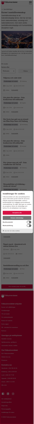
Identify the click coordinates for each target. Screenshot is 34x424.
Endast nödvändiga (17, 218)
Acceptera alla (17, 212)
